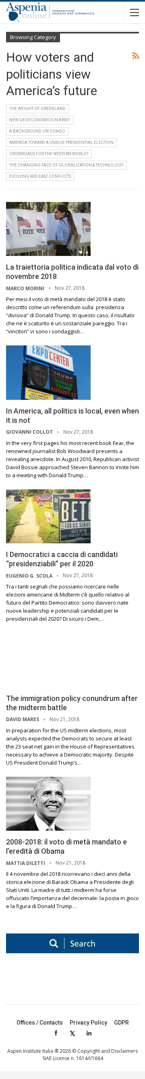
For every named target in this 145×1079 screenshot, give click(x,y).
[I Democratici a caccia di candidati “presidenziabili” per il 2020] (48, 516)
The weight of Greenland (37, 108)
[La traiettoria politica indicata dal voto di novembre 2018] (48, 229)
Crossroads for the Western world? (48, 154)
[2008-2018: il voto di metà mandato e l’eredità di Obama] (48, 804)
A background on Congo (37, 131)
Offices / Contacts (40, 1022)
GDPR (121, 1022)
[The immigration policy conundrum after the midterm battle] (48, 660)
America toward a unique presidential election (61, 142)
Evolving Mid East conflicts (40, 176)
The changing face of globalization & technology (66, 165)
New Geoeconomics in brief (39, 120)
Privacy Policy (88, 1022)
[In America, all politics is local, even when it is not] (48, 372)
